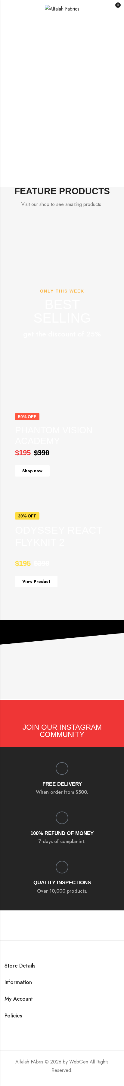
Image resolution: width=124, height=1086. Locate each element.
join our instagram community (62, 730)
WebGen (78, 1061)
